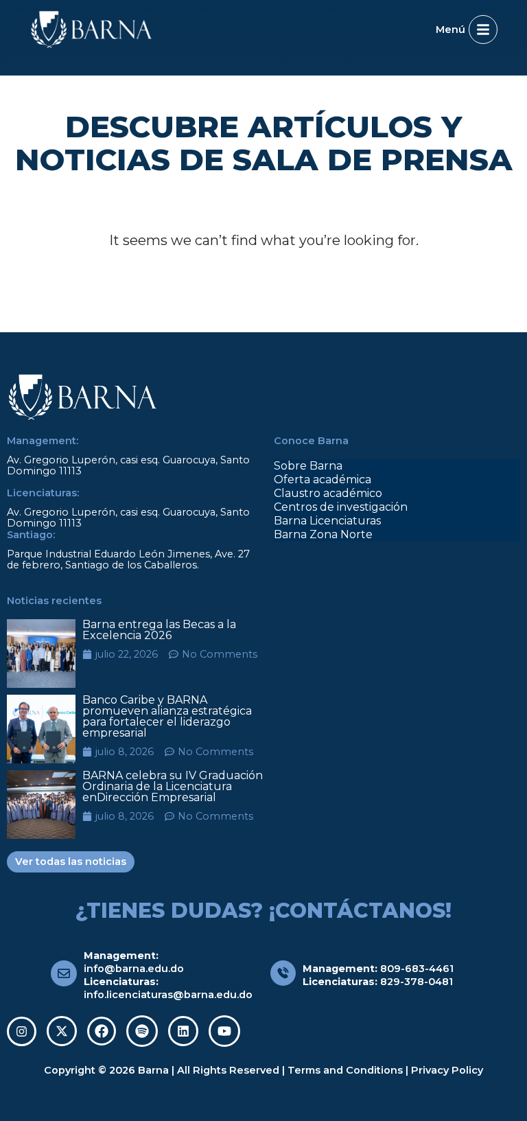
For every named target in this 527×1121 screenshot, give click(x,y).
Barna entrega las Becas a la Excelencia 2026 (159, 630)
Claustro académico (328, 493)
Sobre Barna (308, 465)
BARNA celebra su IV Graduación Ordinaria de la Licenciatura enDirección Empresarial (172, 786)
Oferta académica (322, 479)
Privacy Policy (447, 1070)
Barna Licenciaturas (327, 520)
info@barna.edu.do (134, 968)
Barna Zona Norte (323, 534)
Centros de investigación (341, 506)
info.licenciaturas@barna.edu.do (168, 995)
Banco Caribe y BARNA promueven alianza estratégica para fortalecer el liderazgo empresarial (167, 716)
